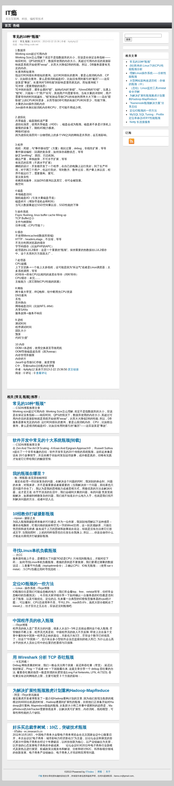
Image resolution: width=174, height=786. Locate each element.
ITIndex (90, 771)
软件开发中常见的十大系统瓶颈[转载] (47, 440)
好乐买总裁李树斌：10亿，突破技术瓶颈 (49, 727)
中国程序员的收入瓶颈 (33, 620)
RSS (131, 141)
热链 (16, 25)
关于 (108, 771)
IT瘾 (11, 12)
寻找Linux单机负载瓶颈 (34, 550)
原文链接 (73, 369)
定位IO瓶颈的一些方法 (33, 583)
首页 (8, 25)
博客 (99, 771)
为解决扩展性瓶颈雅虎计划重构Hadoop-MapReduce (61, 690)
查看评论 (41, 373)
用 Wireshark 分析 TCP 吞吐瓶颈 (43, 657)
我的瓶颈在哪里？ (29, 473)
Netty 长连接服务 (140, 122)
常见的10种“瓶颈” (29, 403)
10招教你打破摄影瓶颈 (33, 513)
